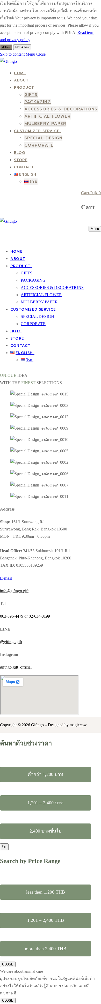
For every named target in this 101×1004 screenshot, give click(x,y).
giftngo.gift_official (16, 667)
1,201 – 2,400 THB (45, 920)
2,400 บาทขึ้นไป (45, 831)
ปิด (4, 847)
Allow (6, 47)
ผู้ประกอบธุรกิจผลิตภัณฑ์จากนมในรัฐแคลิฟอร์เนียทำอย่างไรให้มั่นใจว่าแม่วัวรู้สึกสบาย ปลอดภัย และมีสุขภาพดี (47, 985)
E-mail (6, 578)
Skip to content (12, 54)
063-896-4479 (11, 616)
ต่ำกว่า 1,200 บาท (45, 774)
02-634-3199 (39, 616)
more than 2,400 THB (45, 948)
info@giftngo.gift (14, 591)
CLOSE (7, 964)
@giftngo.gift (11, 642)
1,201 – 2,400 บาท (45, 802)
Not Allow (22, 47)
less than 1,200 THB (45, 892)
